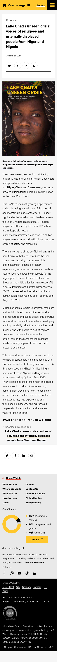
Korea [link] (5, 590)
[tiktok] (27, 573)
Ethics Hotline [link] (34, 498)
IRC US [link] (6, 597)
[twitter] (9, 65)
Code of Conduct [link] (35, 493)
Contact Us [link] (32, 488)
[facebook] (17, 65)
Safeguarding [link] (33, 502)
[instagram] (12, 573)
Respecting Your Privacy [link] (14, 601)
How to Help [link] (9, 498)
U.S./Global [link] (8, 586)
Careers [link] (30, 484)
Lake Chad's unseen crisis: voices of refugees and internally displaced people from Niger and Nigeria (28, 36)
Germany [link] (26, 586)
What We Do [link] (9, 493)
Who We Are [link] (9, 484)
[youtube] (19, 573)
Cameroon (34, 187)
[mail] (34, 65)
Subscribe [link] (39, 562)
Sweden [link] (37, 586)
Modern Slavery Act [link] (22, 597)
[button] (37, 539)
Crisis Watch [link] (13, 478)
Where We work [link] (11, 488)
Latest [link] (5, 502)
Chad (18, 187)
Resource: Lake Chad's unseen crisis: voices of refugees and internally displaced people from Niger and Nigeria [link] (27, 164)
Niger (10, 187)
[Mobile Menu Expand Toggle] (52, 5)
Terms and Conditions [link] (39, 601)
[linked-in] (25, 65)
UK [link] (18, 586)
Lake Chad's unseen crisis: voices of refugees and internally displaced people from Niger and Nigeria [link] (28, 435)
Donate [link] (40, 5)
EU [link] (45, 586)
